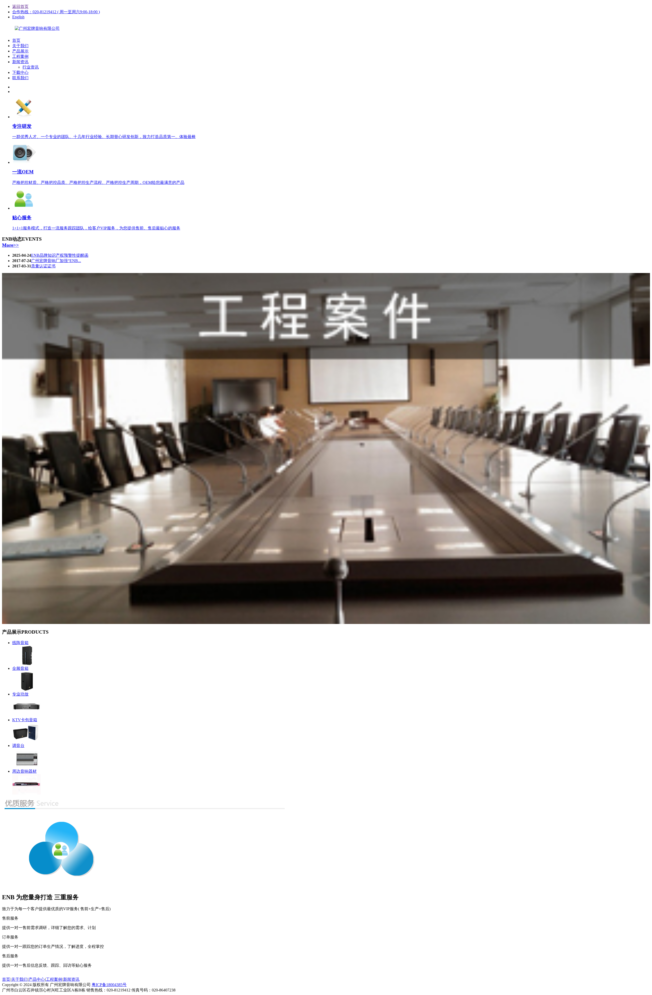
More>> (10, 245)
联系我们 (20, 78)
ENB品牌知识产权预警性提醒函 (59, 255)
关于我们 (20, 46)
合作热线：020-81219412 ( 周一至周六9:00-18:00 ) (56, 12)
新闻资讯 (20, 62)
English (18, 17)
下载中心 (20, 72)
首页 (16, 40)
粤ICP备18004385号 (109, 985)
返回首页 (20, 6)
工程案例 (20, 56)
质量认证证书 (43, 266)
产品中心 (37, 979)
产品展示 (20, 51)
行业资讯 (30, 67)
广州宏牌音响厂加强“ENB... (56, 260)
